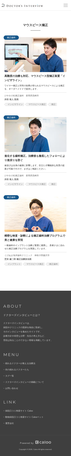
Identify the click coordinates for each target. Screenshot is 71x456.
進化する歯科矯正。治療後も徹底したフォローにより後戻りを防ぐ (34, 158)
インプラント (14, 264)
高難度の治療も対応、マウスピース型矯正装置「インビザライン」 (34, 78)
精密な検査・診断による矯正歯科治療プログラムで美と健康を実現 (34, 237)
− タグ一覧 (8, 376)
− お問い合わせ (10, 388)
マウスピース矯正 (37, 104)
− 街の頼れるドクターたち (16, 369)
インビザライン (15, 104)
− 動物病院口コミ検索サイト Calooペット (23, 417)
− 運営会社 (8, 423)
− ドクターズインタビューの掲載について (23, 382)
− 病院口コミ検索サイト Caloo (18, 411)
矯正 (53, 104)
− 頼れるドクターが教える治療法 (19, 363)
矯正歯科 (53, 264)
